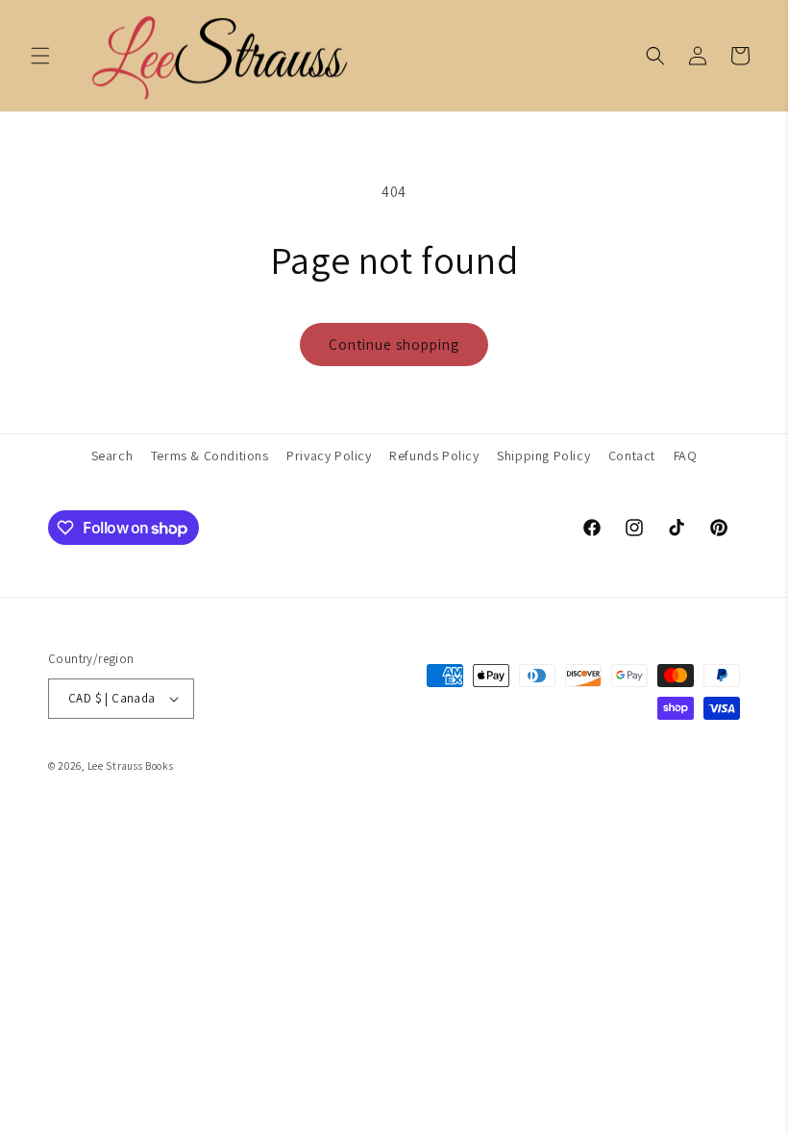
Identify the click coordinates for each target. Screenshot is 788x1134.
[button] (655, 56)
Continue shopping (394, 344)
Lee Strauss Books (130, 766)
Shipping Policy (543, 455)
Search (112, 455)
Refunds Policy (434, 455)
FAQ (686, 455)
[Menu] (40, 56)
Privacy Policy (328, 455)
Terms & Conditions (210, 455)
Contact (631, 455)
